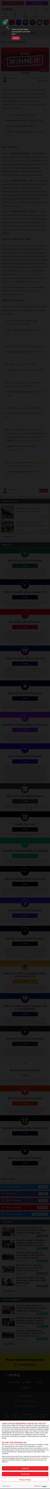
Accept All (25, 1468)
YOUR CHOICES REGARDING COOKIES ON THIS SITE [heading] (24, 1424)
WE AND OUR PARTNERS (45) (14, 1442)
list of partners (36, 1458)
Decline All (25, 1474)
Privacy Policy (6, 1486)
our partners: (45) (12, 1444)
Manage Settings (25, 1480)
